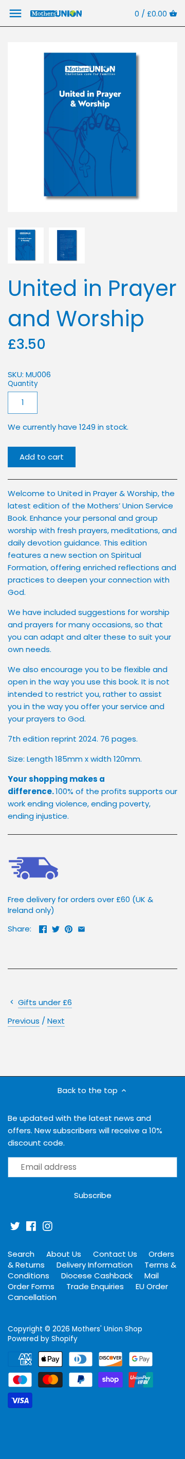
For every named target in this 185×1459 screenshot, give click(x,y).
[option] (26, 245)
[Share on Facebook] (43, 927)
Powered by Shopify (43, 1339)
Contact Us (115, 1254)
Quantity (23, 384)
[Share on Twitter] (56, 927)
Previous (24, 1020)
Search (21, 1254)
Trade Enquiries (95, 1286)
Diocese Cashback (97, 1275)
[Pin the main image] (68, 927)
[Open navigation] (15, 13)
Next (56, 1020)
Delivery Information (95, 1264)
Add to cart (42, 456)
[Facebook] (31, 1226)
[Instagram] (47, 1226)
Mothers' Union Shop (107, 1329)
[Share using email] (81, 927)
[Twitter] (15, 1226)
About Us (63, 1254)
